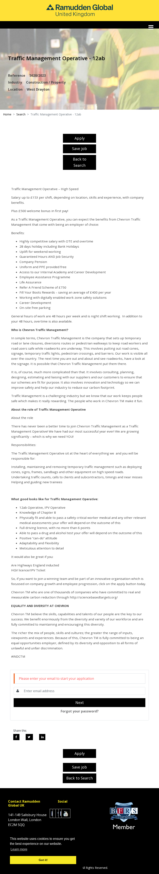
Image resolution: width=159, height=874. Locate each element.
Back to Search (79, 162)
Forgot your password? (80, 711)
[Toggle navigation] (151, 27)
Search (20, 114)
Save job (79, 148)
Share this (19, 731)
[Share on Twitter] (29, 737)
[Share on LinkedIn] (42, 737)
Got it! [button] (43, 860)
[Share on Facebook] (16, 737)
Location (15, 89)
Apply (80, 138)
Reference (16, 75)
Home (7, 114)
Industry (15, 82)
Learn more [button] (19, 849)
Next (79, 702)
